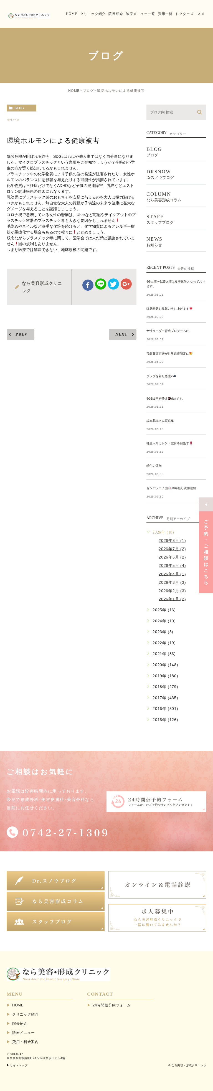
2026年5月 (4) (172, 565)
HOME (74, 91)
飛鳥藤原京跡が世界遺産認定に (167, 353)
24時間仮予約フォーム (112, 1005)
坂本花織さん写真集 (160, 420)
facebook (87, 285)
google (126, 284)
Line (100, 284)
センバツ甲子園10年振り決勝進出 (171, 488)
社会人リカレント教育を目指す (167, 443)
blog (19, 108)
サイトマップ (18, 1065)
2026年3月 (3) (172, 582)
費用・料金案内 (25, 1042)
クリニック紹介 (25, 1014)
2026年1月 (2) (172, 599)
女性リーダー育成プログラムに (167, 331)
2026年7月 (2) (172, 549)
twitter (113, 284)
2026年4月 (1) (172, 574)
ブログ (88, 91)
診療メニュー (23, 1033)
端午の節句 (154, 465)
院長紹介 (19, 1023)
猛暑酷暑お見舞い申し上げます (167, 308)
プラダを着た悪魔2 (159, 376)
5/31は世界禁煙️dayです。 (165, 398)
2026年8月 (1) (172, 540)
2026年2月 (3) (172, 590)
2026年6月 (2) (172, 557)
